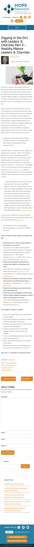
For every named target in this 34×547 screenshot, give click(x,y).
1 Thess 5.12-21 (23, 271)
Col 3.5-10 (14, 257)
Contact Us (15, 17)
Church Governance (11, 363)
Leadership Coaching (7, 367)
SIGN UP (9, 532)
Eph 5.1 (16, 305)
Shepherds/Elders (6, 370)
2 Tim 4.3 (11, 169)
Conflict (3, 365)
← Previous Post (8, 379)
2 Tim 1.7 (20, 220)
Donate (19, 21)
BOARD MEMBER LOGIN (17, 537)
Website (3, 446)
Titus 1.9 (17, 169)
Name (3, 432)
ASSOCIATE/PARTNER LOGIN (17, 541)
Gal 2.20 (23, 259)
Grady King (16, 57)
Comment (4, 397)
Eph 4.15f (11, 302)
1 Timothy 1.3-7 (27, 210)
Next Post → (27, 379)
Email (3, 439)
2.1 (21, 169)
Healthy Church (11, 365)
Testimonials (6, 17)
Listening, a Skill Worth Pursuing (13, 484)
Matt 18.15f (9, 276)
